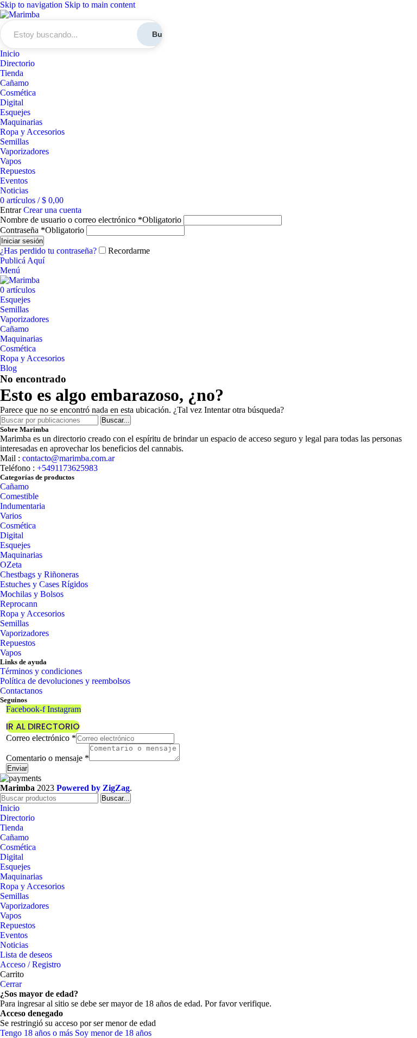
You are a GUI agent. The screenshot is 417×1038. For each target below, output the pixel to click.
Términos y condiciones (41, 671)
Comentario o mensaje (47, 758)
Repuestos (17, 170)
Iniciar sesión (22, 241)
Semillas (14, 141)
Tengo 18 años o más (37, 1032)
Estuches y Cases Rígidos (44, 584)
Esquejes (15, 112)
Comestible (19, 496)
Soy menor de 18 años (113, 1032)
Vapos (10, 161)
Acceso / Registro (30, 964)
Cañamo (14, 82)
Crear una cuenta (52, 210)
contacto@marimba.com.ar (68, 458)
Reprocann (18, 603)
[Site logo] (20, 14)
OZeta (11, 564)
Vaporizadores (24, 151)
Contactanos (21, 690)
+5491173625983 (66, 468)
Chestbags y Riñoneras (39, 574)
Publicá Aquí (22, 260)
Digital (11, 102)
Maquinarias (21, 122)
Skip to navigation (32, 4)
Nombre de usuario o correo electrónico (90, 219)
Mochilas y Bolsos (32, 594)
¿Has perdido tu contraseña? (48, 250)
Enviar (17, 768)
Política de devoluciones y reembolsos (65, 680)
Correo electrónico (41, 738)
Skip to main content (100, 4)
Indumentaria (22, 506)
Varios (11, 515)
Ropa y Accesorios (32, 131)
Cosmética (18, 92)
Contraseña (42, 230)
